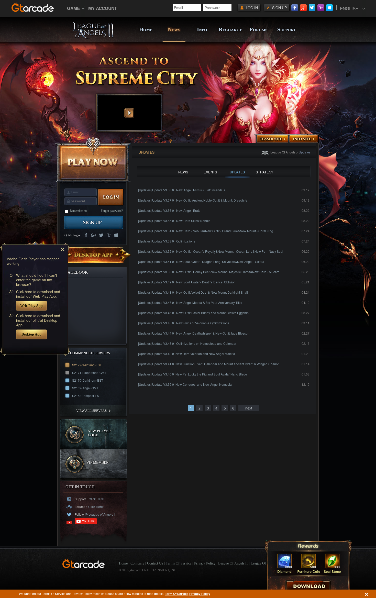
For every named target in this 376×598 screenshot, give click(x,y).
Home (123, 563)
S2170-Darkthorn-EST (87, 380)
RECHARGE (230, 29)
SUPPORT (286, 29)
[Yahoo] (320, 7)
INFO (202, 29)
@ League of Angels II (99, 514)
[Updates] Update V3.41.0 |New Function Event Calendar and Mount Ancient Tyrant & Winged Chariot (208, 364)
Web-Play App (31, 305)
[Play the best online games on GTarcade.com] (32, 7)
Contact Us (155, 563)
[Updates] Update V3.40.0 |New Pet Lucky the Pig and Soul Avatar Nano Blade (192, 374)
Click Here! (96, 499)
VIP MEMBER (97, 462)
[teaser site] (272, 139)
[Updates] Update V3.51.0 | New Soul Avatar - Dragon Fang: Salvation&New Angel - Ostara (201, 261)
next (248, 408)
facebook (85, 235)
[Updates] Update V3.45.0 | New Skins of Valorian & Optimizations (183, 323)
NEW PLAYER (99, 433)
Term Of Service (177, 593)
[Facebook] (294, 7)
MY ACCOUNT (102, 8)
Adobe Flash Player (23, 259)
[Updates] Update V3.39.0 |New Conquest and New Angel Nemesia (185, 384)
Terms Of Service (178, 563)
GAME (73, 8)
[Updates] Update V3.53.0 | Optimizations (166, 241)
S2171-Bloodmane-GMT (89, 372)
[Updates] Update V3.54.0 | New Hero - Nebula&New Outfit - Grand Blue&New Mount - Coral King (205, 231)
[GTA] (83, 567)
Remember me (78, 211)
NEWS (174, 29)
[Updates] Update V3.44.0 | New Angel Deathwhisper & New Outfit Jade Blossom (194, 333)
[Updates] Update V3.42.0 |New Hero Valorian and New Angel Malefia (186, 353)
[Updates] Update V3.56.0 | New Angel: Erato (169, 210)
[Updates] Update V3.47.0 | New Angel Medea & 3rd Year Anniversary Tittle (190, 302)
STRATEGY (264, 172)
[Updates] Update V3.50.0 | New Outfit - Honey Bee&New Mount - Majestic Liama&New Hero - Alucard (209, 272)
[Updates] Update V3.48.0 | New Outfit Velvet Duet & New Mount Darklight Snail (193, 292)
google (93, 235)
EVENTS (210, 172)
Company (137, 563)
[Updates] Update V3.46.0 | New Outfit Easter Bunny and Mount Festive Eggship (193, 313)
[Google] (303, 7)
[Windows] (329, 7)
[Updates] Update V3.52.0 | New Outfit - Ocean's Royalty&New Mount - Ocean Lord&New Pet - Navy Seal (210, 251)
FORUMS (258, 29)
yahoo (108, 235)
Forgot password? (112, 211)
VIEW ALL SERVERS (91, 411)
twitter (101, 235)
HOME (145, 29)
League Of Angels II (233, 563)
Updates (305, 152)
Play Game (93, 159)
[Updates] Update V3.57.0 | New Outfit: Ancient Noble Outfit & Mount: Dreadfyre (192, 200)
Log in (252, 7)
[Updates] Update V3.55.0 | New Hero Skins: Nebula (174, 220)
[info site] (303, 139)
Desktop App (31, 334)
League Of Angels (282, 152)
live (116, 235)
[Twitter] (312, 7)
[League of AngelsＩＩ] (92, 37)
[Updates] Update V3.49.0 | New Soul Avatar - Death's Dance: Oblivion (187, 282)
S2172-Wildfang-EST (87, 365)
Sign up (279, 7)
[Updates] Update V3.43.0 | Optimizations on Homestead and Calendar (187, 343)
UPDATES (237, 172)
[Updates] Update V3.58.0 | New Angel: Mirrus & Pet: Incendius (181, 190)
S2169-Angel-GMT (85, 388)
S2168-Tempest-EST (86, 395)
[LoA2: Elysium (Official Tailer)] (129, 112)
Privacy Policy (199, 593)
